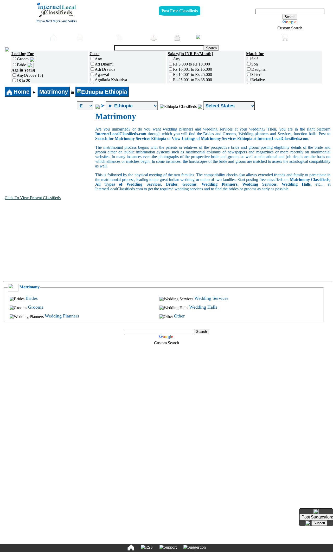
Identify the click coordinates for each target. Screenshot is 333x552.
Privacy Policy (134, 539)
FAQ (206, 539)
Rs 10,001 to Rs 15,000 (192, 69)
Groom (23, 59)
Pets (187, 37)
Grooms (35, 307)
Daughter (259, 69)
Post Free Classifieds (180, 11)
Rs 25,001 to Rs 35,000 (192, 79)
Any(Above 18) (30, 75)
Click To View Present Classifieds (33, 198)
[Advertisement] (49, 150)
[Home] (130, 547)
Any (98, 59)
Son (254, 64)
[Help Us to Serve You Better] (316, 511)
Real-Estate (264, 37)
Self (254, 59)
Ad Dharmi (104, 64)
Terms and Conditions (178, 539)
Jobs (163, 37)
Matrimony (53, 91)
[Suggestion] (194, 547)
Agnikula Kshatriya (111, 79)
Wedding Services (211, 298)
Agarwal (102, 74)
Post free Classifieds (25, 37)
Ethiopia (115, 91)
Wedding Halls (203, 307)
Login (18, 48)
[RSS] (147, 547)
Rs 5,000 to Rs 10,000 (191, 64)
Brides (31, 298)
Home (65, 37)
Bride (22, 65)
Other (179, 316)
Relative (258, 79)
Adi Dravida (105, 69)
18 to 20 (23, 80)
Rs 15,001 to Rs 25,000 (192, 74)
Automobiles (98, 37)
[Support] (168, 547)
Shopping (299, 37)
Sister (255, 74)
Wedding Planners (62, 316)
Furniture (135, 37)
